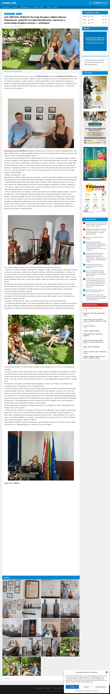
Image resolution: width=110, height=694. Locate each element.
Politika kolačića (79, 690)
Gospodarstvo (25, 7)
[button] (106, 672)
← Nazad (7, 678)
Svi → (105, 305)
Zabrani (86, 687)
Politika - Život (38, 7)
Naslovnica (6, 7)
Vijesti (15, 7)
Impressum (95, 690)
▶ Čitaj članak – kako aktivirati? (13, 71)
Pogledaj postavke (101, 687)
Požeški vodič (9, 3)
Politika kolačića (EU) (58, 688)
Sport (49, 7)
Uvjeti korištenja (88, 690)
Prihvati (72, 687)
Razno (55, 7)
